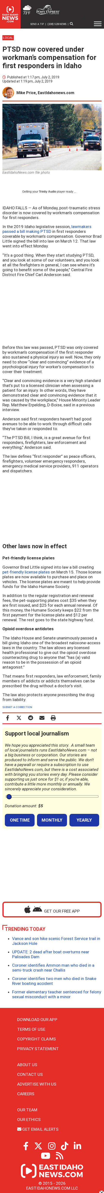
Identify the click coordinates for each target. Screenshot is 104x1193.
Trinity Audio (47, 191)
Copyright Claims (36, 1039)
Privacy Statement (38, 1048)
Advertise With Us (36, 1084)
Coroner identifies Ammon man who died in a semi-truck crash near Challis (53, 967)
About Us (27, 1064)
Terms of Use (31, 1029)
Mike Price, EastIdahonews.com (45, 92)
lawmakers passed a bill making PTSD (46, 229)
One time (20, 820)
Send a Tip (37, 24)
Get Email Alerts (40, 1129)
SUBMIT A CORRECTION (17, 707)
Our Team (27, 1109)
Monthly (52, 820)
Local (8, 38)
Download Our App (37, 1019)
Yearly (84, 820)
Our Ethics (29, 1119)
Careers (25, 1093)
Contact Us (30, 1074)
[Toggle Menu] (98, 24)
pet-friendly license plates (26, 572)
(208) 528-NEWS (56, 24)
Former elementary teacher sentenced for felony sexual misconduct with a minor (56, 994)
